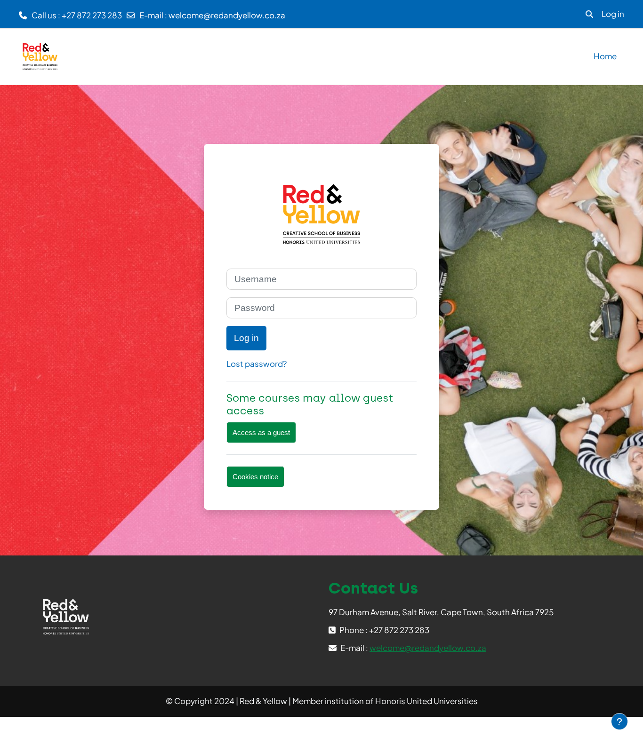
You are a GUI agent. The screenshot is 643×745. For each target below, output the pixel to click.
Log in (613, 13)
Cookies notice (255, 477)
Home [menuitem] (605, 56)
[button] (589, 14)
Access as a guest (261, 432)
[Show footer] (619, 721)
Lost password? (256, 363)
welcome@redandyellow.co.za (227, 15)
